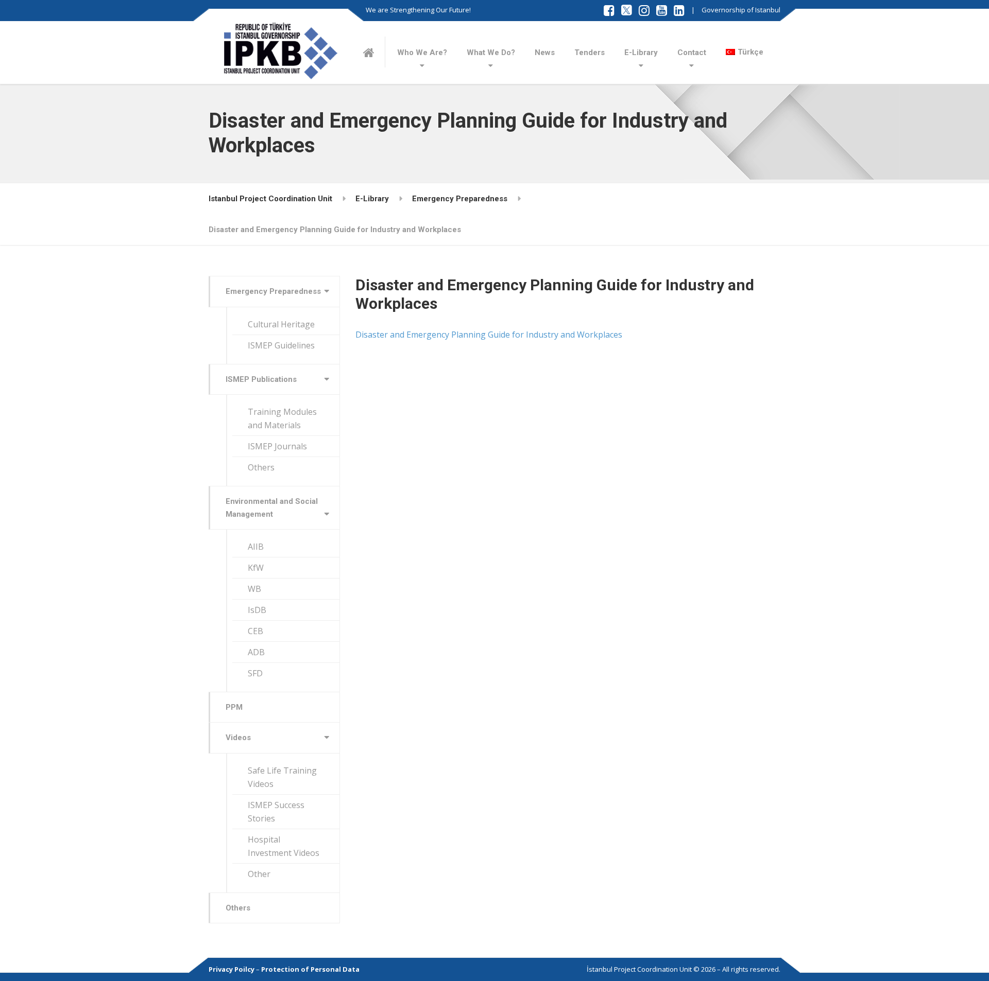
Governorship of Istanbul (741, 9)
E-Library (641, 52)
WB (254, 588)
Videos (238, 737)
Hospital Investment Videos (283, 846)
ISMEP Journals (277, 446)
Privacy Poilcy (231, 969)
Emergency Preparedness (273, 291)
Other (259, 874)
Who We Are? (422, 52)
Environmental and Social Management (272, 507)
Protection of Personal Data (310, 969)
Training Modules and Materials (282, 418)
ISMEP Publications (261, 379)
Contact (691, 52)
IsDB (257, 610)
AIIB (256, 546)
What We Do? (491, 52)
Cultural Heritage (281, 324)
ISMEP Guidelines (281, 345)
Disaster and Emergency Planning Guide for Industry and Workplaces (488, 334)
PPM (234, 707)
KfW (256, 567)
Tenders (589, 52)
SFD (255, 673)
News (545, 52)
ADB (256, 652)
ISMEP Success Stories (276, 811)
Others (261, 467)
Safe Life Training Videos (282, 777)
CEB (255, 631)
